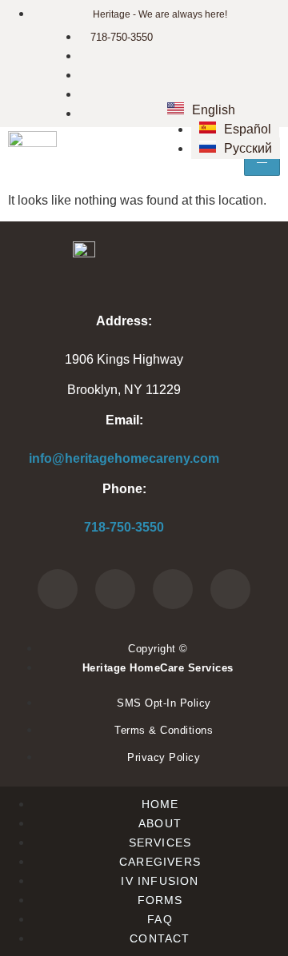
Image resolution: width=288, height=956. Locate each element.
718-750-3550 (124, 527)
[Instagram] (230, 589)
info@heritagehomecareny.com (124, 458)
